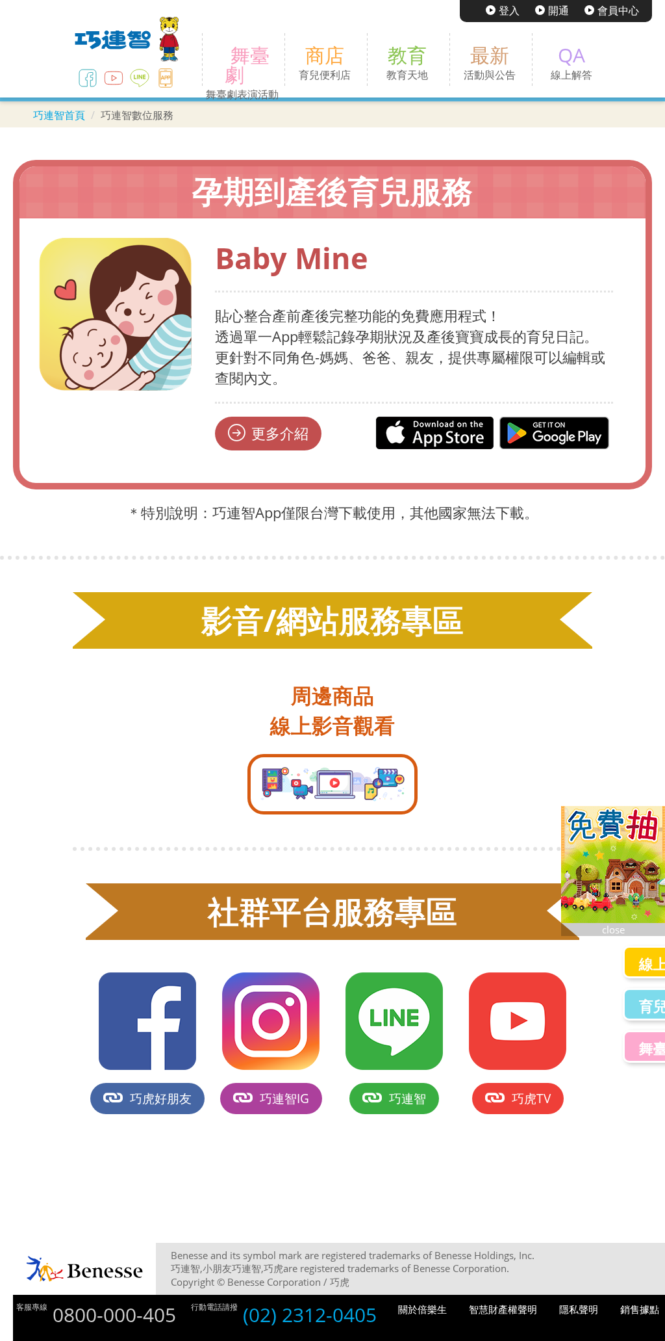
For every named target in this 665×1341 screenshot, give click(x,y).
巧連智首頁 (59, 115)
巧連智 (407, 1098)
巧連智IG (284, 1098)
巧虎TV (531, 1098)
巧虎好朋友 (161, 1098)
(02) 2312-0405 (310, 1314)
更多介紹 (279, 433)
